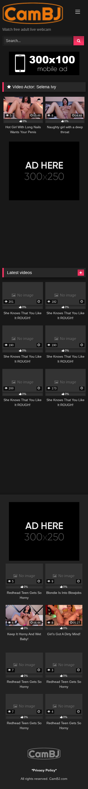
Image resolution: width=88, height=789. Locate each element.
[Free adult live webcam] (36, 14)
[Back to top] (73, 775)
